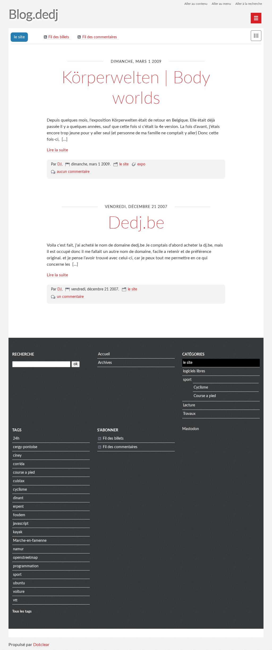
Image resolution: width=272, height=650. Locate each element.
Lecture (189, 405)
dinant (18, 498)
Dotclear (41, 645)
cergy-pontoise (25, 447)
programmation (26, 566)
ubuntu (19, 583)
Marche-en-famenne (29, 541)
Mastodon (190, 429)
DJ (59, 164)
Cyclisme (201, 387)
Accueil (104, 354)
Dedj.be (136, 223)
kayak (17, 532)
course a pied (24, 472)
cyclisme (20, 489)
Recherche (23, 354)
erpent (18, 507)
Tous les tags (22, 611)
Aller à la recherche (248, 3)
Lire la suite (57, 150)
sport (187, 380)
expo (141, 164)
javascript (20, 524)
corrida (18, 464)
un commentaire (70, 297)
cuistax (18, 481)
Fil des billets (58, 37)
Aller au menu (221, 3)
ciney (17, 455)
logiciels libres (194, 371)
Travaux (189, 414)
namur (18, 549)
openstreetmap (25, 558)
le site (124, 164)
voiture (18, 592)
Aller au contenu (195, 3)
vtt (15, 600)
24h (16, 438)
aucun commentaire (73, 172)
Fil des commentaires (99, 37)
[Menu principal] (256, 18)
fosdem (19, 515)
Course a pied (205, 396)
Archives (105, 363)
